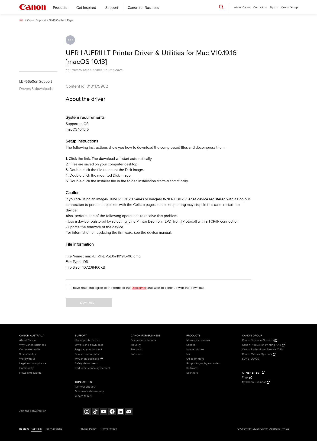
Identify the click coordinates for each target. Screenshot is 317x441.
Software (136, 354)
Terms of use (109, 429)
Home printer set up (87, 340)
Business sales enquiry (89, 391)
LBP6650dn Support (35, 81)
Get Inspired (86, 7)
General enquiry (85, 386)
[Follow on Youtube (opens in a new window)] (103, 412)
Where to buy (83, 396)
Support (111, 7)
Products (60, 7)
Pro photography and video (203, 363)
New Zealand (54, 429)
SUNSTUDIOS (250, 359)
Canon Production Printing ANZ (262, 345)
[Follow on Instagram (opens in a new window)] (87, 412)
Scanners (192, 373)
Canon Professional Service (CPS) (262, 349)
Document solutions (143, 340)
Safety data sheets (86, 363)
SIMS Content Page (61, 20)
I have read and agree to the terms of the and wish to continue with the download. (138, 288)
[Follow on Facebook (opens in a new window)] (112, 412)
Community (26, 368)
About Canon (27, 340)
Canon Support (36, 20)
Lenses (190, 345)
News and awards (30, 373)
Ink (188, 354)
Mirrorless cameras (198, 340)
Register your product (88, 349)
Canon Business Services (258, 340)
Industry (136, 345)
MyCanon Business (87, 359)
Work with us (27, 359)
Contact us (260, 7)
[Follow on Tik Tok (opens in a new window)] (95, 412)
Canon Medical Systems (257, 354)
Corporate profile (29, 349)
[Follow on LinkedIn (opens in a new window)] (120, 412)
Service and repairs (87, 354)
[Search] (221, 7)
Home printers (195, 349)
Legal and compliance (32, 363)
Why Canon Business (32, 345)
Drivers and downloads (89, 345)
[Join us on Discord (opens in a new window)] (129, 412)
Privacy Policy (88, 429)
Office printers (195, 359)
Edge (245, 377)
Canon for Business (143, 7)
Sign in (274, 7)
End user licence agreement (92, 368)
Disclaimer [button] (139, 288)
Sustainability (27, 354)
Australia (36, 429)
